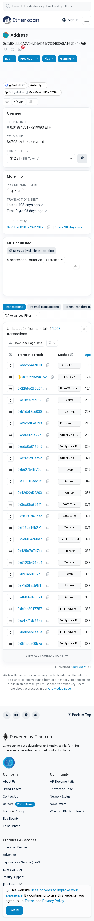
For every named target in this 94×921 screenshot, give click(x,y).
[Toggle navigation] (86, 20)
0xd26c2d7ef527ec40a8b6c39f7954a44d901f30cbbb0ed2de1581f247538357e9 (31, 458)
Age (88, 355)
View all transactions (45, 655)
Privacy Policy (53, 901)
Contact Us (10, 796)
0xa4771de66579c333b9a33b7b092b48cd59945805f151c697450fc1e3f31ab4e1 (31, 621)
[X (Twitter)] (7, 715)
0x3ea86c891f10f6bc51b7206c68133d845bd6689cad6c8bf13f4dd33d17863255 (31, 505)
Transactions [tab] (14, 307)
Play (47, 58)
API (21, 102)
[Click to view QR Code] (12, 50)
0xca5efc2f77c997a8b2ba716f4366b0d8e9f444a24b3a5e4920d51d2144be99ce (31, 435)
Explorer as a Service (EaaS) (21, 862)
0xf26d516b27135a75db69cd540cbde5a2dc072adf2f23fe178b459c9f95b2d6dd (31, 528)
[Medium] (16, 715)
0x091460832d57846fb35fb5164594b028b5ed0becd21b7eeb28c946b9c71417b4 (31, 574)
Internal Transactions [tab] (44, 307)
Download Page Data (27, 343)
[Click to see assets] (82, 158)
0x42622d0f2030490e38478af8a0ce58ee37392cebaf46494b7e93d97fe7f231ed (31, 493)
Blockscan (52, 260)
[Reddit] (36, 715)
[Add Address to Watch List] (7, 101)
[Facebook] (26, 715)
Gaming (65, 58)
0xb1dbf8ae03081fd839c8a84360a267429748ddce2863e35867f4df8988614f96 (31, 412)
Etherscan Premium (16, 847)
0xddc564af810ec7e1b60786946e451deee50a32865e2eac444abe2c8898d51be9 (31, 365)
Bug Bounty (11, 818)
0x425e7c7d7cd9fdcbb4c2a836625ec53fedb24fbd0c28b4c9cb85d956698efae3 (31, 551)
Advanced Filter (20, 315)
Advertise (9, 854)
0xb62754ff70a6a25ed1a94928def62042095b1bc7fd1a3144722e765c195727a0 (31, 470)
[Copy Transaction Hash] (48, 365)
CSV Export (78, 666)
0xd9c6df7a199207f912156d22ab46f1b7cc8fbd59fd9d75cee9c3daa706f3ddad (31, 423)
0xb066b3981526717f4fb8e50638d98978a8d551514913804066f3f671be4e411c (35, 377)
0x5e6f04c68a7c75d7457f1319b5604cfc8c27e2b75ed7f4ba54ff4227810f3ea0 (31, 539)
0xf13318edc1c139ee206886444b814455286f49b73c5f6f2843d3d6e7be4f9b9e (31, 481)
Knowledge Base (59, 688)
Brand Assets (12, 789)
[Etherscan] (21, 20)
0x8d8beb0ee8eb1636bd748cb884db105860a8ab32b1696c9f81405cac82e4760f (31, 632)
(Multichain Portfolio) (33, 251)
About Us (9, 781)
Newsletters (58, 804)
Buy (7, 58)
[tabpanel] (47, 492)
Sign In (72, 20)
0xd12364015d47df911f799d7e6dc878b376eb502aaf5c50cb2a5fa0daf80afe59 (31, 563)
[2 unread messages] (19, 49)
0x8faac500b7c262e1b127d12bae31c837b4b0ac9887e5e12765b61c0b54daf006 (31, 644)
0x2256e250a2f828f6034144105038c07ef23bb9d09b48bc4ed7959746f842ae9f (31, 389)
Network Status (60, 796)
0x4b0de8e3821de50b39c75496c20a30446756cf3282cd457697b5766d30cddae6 (31, 597)
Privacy (20, 811)
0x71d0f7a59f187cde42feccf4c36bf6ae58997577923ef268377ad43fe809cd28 (31, 586)
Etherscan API (12, 869)
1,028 (56, 329)
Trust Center (11, 826)
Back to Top (81, 715)
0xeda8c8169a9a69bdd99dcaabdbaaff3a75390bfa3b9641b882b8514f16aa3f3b (31, 447)
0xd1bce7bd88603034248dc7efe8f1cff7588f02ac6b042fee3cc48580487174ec (31, 400)
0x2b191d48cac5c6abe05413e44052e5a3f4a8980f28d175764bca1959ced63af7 (31, 516)
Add (17, 191)
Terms (7, 811)
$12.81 (24, 158)
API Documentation (63, 781)
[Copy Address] (5, 49)
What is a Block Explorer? (67, 811)
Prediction (27, 58)
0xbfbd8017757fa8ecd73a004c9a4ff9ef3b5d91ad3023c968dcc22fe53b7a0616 (31, 609)
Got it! (14, 910)
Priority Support (13, 877)
